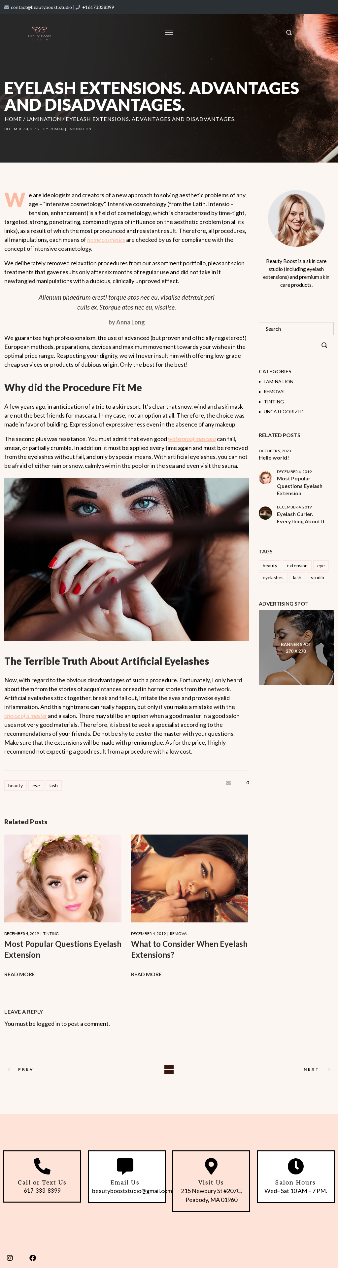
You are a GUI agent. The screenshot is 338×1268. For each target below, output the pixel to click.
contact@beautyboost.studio (41, 7)
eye (36, 785)
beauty (15, 785)
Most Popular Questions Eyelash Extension (299, 485)
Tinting (51, 933)
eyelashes (273, 577)
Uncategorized (284, 411)
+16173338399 (98, 7)
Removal (179, 933)
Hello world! (274, 457)
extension (297, 565)
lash (54, 785)
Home (13, 119)
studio (317, 577)
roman (57, 129)
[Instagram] (10, 1258)
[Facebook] (32, 1258)
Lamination (43, 119)
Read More (19, 974)
